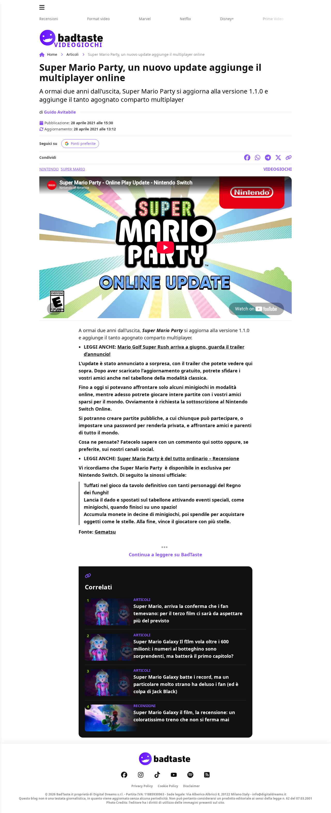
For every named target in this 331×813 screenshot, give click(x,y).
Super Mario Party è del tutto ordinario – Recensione (178, 458)
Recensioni (144, 705)
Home (52, 54)
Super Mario (73, 169)
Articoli (72, 54)
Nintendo (49, 169)
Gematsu (105, 532)
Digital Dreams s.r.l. (108, 794)
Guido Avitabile (60, 112)
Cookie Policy (168, 786)
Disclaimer (191, 786)
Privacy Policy (142, 786)
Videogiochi (278, 169)
